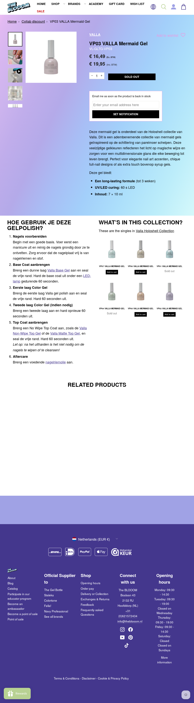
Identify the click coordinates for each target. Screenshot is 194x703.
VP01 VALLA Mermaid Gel (169, 266)
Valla (94, 34)
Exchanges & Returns (95, 599)
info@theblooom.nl (129, 621)
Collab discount (33, 21)
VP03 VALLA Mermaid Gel (70, 21)
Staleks (49, 595)
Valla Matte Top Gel (65, 333)
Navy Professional (56, 611)
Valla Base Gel (58, 270)
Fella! (47, 606)
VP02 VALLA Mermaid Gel (169, 308)
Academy (96, 4)
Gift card (116, 4)
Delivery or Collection (94, 594)
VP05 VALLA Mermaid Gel (140, 308)
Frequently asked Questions (92, 612)
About (11, 578)
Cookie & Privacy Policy (113, 678)
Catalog (13, 588)
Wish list (137, 4)
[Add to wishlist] (183, 36)
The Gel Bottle (53, 590)
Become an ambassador (16, 606)
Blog (10, 583)
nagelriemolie (55, 361)
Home (41, 4)
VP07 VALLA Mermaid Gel (112, 266)
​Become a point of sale (23, 614)
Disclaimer (88, 678)
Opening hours (90, 583)
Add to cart (112, 272)
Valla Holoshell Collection (155, 230)
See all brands (53, 616)
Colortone (50, 600)
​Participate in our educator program (19, 596)
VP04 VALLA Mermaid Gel (112, 308)
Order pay (87, 588)
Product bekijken (28, 464)
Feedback (87, 604)
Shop (55, 4)
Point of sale (16, 619)
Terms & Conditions (66, 678)
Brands (74, 4)
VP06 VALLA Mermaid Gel (140, 266)
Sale (41, 11)
